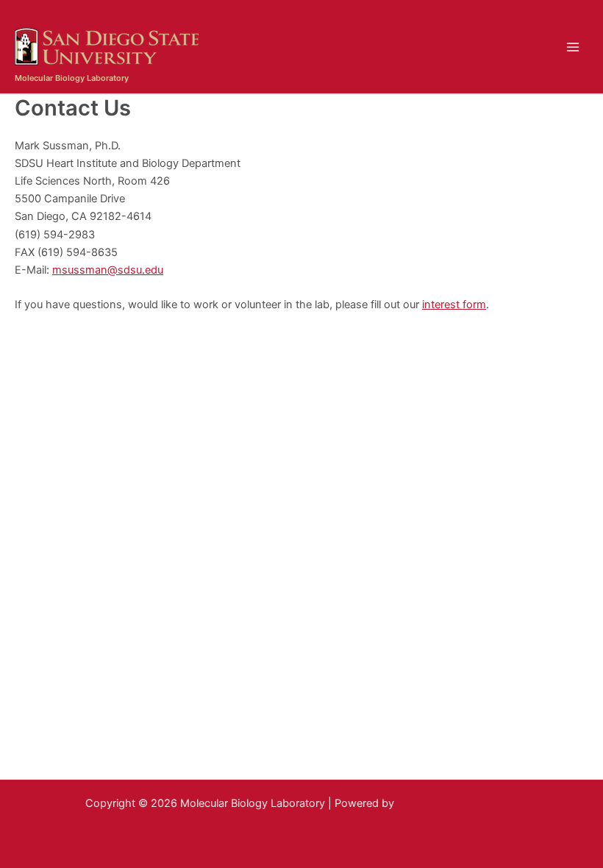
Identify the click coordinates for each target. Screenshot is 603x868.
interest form (454, 304)
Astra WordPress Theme (457, 803)
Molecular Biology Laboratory (72, 78)
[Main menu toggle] (572, 47)
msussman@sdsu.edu (107, 270)
